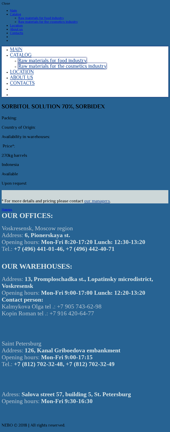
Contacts (16, 33)
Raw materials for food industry (41, 18)
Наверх (7, 210)
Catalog (15, 14)
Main (13, 10)
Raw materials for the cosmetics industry (48, 22)
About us (16, 29)
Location (16, 25)
